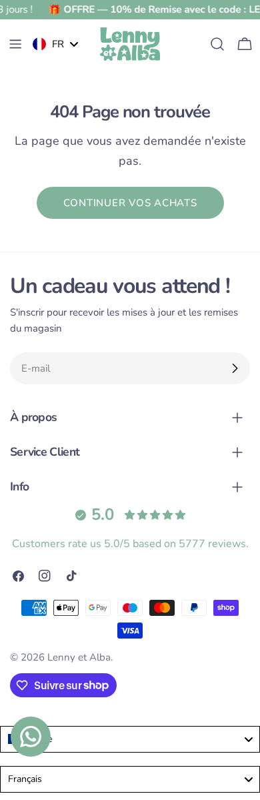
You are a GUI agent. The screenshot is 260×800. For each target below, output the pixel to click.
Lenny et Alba (79, 657)
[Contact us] (31, 737)
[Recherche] (217, 44)
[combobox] (130, 739)
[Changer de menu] (15, 44)
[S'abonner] (235, 368)
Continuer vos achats (130, 203)
